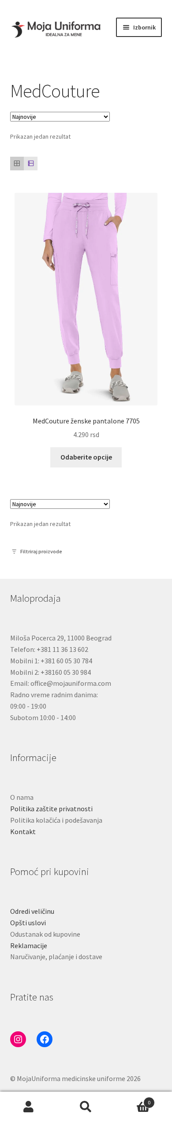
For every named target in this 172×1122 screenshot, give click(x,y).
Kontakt (23, 831)
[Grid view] (17, 163)
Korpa (132, 1099)
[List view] (30, 163)
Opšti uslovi (28, 922)
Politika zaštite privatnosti (51, 808)
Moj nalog (28, 1107)
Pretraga (86, 1107)
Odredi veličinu (32, 911)
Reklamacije (28, 945)
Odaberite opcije (86, 456)
